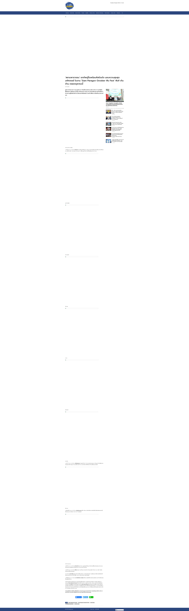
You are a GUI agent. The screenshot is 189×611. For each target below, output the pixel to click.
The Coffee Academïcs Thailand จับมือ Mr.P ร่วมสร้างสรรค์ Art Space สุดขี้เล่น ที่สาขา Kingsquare (117, 118)
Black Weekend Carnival (73, 602)
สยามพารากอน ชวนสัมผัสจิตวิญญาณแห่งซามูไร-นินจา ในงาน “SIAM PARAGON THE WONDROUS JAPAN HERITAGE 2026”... (118, 129)
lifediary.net (70, 609)
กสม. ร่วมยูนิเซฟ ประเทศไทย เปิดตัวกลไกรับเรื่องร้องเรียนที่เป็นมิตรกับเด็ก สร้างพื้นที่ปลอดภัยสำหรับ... (114, 104)
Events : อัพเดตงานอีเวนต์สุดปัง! (110, 101)
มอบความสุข (92, 602)
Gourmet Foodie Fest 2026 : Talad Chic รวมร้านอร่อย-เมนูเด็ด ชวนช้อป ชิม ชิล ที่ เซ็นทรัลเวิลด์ (117, 123)
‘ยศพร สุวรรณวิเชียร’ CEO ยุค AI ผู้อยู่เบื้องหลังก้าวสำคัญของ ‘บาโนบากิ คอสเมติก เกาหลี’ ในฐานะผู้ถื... (117, 140)
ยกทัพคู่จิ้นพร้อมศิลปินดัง (69, 603)
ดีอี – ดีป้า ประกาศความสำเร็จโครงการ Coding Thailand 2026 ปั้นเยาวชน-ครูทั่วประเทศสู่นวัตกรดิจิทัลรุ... (117, 112)
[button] (122, 12)
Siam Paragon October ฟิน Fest (83, 602)
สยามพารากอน (77, 603)
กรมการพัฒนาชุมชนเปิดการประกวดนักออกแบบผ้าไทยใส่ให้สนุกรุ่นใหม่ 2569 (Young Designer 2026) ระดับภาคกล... (117, 135)
